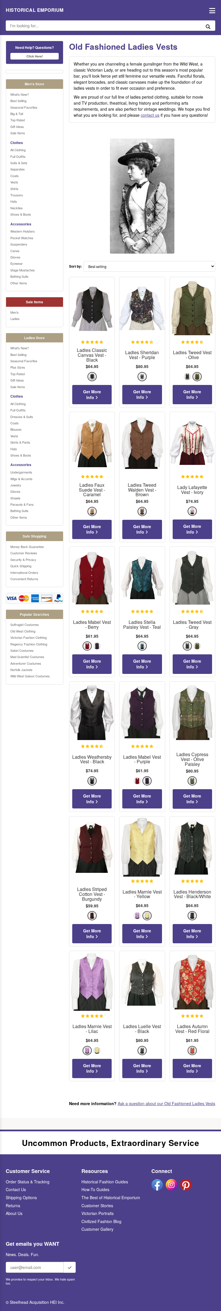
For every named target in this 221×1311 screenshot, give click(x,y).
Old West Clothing (22, 631)
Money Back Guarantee (27, 546)
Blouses (16, 429)
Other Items (18, 283)
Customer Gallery (97, 1229)
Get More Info (92, 394)
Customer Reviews (23, 553)
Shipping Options (21, 1197)
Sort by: (75, 266)
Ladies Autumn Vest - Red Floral (192, 1029)
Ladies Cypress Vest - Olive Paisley (192, 759)
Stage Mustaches (22, 270)
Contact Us (16, 1189)
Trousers (16, 195)
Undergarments (21, 472)
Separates (17, 169)
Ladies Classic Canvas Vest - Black (92, 355)
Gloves (15, 257)
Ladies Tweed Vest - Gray (192, 625)
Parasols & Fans (22, 504)
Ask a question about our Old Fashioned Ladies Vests (166, 1103)
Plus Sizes (17, 367)
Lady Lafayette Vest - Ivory (192, 490)
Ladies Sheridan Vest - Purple (142, 355)
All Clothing (18, 149)
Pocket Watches (21, 237)
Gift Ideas (17, 126)
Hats (13, 201)
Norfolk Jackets (21, 669)
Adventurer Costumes (25, 663)
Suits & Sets (18, 162)
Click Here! (34, 56)
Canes (15, 250)
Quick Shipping (20, 566)
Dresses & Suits (21, 416)
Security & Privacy (23, 559)
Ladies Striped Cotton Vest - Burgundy (92, 894)
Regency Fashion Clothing (28, 644)
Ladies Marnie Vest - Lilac (92, 1029)
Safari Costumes (22, 650)
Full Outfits (18, 156)
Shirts (14, 188)
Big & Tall (16, 113)
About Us (14, 1213)
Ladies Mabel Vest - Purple (142, 759)
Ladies (15, 318)
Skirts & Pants (20, 442)
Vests (14, 182)
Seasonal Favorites (23, 107)
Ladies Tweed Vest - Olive (192, 355)
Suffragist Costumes (24, 624)
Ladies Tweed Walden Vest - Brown (142, 490)
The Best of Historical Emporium (110, 1197)
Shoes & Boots (20, 214)
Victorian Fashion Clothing (28, 637)
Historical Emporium (35, 10)
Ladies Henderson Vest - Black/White (192, 894)
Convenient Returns (24, 578)
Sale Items (17, 133)
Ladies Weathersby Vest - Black (92, 759)
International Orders (24, 572)
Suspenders (18, 244)
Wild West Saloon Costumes (30, 676)
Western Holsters (22, 231)
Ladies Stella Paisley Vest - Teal (142, 625)
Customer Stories (97, 1205)
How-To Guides (95, 1189)
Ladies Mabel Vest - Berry (92, 625)
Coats (14, 175)
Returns (13, 1205)
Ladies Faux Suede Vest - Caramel (92, 490)
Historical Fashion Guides (104, 1181)
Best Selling (18, 100)
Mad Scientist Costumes (27, 656)
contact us (150, 115)
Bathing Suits (19, 276)
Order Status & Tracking (27, 1181)
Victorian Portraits (97, 1213)
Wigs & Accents (21, 478)
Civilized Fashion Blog (101, 1221)
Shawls (15, 498)
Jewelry (15, 485)
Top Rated (17, 120)
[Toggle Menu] (210, 10)
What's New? (19, 94)
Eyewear (16, 263)
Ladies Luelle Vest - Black (142, 1029)
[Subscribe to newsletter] (70, 1267)
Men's (14, 312)
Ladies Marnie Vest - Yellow (142, 894)
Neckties (16, 208)
